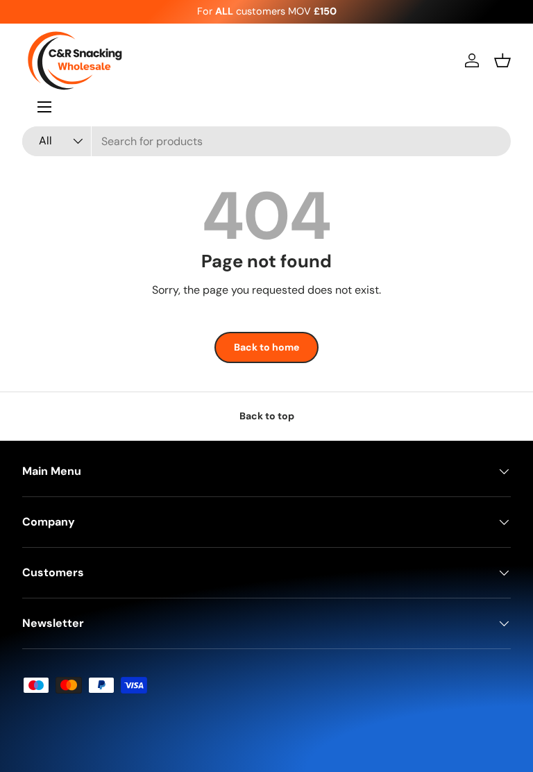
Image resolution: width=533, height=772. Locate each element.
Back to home (266, 347)
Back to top (266, 416)
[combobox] (266, 141)
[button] (502, 60)
